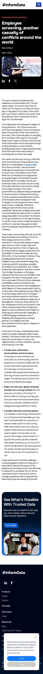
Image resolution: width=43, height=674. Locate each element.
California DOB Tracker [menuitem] (11, 631)
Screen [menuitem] (5, 596)
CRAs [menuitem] (4, 616)
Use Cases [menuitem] (6, 612)
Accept (21, 658)
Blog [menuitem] (4, 626)
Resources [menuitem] (6, 622)
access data (31, 164)
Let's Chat (11, 525)
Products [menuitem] (6, 592)
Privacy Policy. (23, 650)
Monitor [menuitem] (5, 600)
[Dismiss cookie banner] (35, 637)
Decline (21, 664)
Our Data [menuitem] (6, 606)
